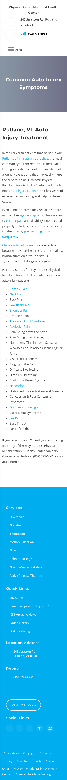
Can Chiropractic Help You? (29, 606)
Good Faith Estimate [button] (29, 761)
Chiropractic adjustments (20, 245)
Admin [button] (50, 761)
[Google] (9, 728)
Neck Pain (16, 294)
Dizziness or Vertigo (24, 407)
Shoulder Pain (19, 310)
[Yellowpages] (50, 728)
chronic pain (14, 221)
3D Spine (16, 598)
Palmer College (20, 631)
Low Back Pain (19, 305)
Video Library (19, 623)
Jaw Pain (15, 418)
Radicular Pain (20, 326)
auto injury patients (24, 191)
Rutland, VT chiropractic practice (25, 158)
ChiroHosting (41, 774)
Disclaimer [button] (46, 753)
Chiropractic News (23, 614)
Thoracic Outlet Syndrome (28, 321)
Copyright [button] (29, 753)
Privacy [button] (8, 761)
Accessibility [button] (11, 753)
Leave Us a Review (23, 705)
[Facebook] (19, 728)
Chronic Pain (19, 289)
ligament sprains (31, 215)
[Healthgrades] (40, 728)
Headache (17, 386)
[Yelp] (30, 728)
